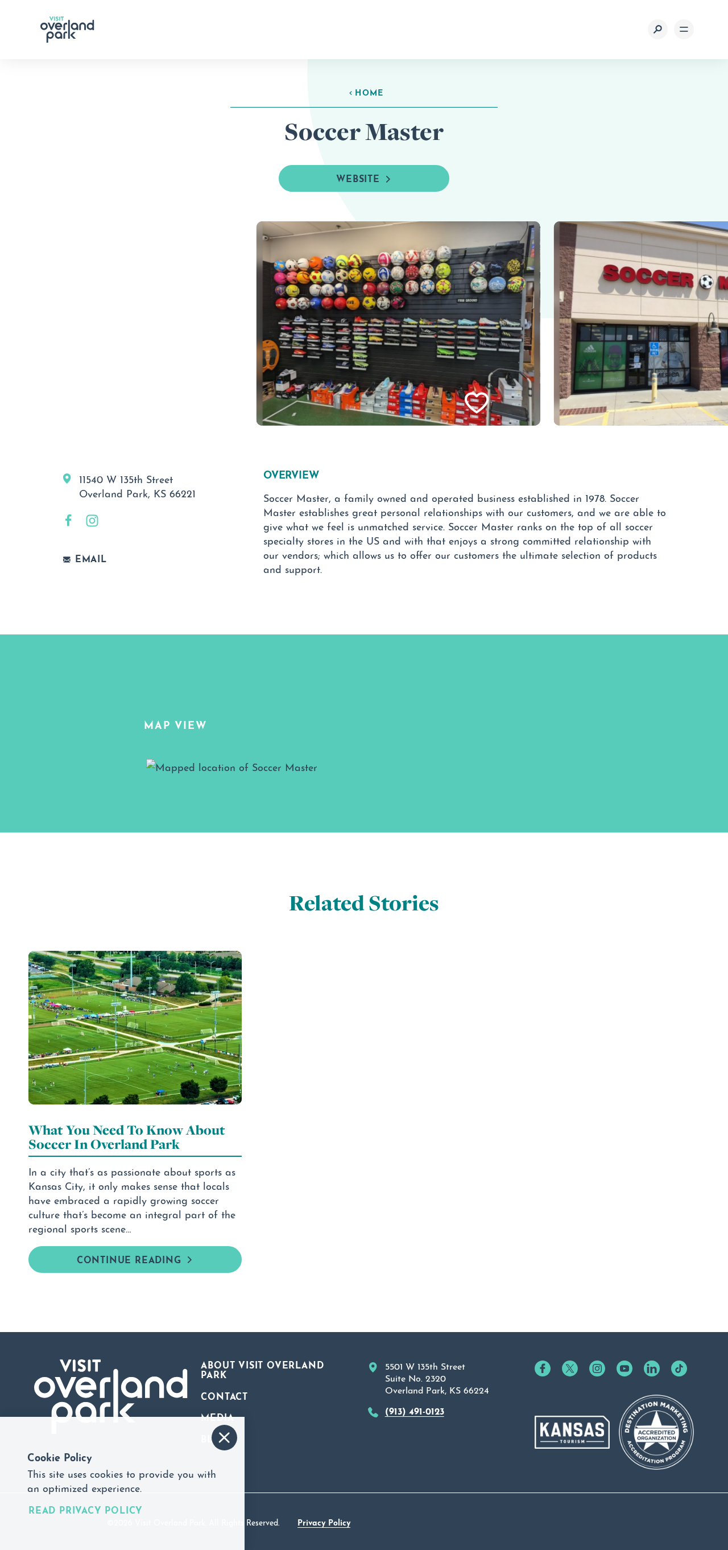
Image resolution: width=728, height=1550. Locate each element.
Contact (224, 1395)
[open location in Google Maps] (231, 763)
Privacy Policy (323, 1521)
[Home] (67, 30)
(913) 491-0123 (414, 1410)
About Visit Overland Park (262, 1369)
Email (91, 558)
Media (217, 1416)
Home (369, 91)
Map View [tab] (175, 723)
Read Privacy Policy (85, 1509)
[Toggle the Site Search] (658, 29)
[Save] (477, 403)
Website (358, 177)
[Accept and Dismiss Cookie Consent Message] (224, 1437)
